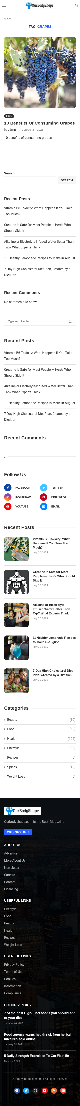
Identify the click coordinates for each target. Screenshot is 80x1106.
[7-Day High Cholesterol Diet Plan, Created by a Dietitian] (16, 680)
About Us (13, 845)
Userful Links (17, 900)
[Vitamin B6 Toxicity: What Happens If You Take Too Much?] (16, 549)
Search (9, 173)
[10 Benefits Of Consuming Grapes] (40, 72)
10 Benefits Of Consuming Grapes (39, 123)
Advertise (10, 853)
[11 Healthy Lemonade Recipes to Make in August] (16, 648)
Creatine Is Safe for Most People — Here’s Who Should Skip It (54, 576)
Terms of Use (13, 972)
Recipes (41, 757)
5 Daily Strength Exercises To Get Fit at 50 (36, 1056)
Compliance (12, 993)
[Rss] (54, 1091)
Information (12, 986)
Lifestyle (41, 748)
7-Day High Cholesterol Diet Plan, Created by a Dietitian (53, 673)
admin (12, 129)
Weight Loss (41, 776)
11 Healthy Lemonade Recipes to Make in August (39, 258)
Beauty (41, 720)
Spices (41, 767)
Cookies (10, 979)
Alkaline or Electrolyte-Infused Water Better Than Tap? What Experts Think (51, 609)
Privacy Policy (14, 964)
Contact (9, 882)
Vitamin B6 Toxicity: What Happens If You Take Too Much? (51, 543)
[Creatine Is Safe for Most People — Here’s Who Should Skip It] (16, 582)
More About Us (14, 860)
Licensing (11, 889)
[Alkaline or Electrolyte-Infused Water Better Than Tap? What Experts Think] (16, 615)
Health (41, 739)
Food (9, 116)
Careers (9, 875)
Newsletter (11, 867)
